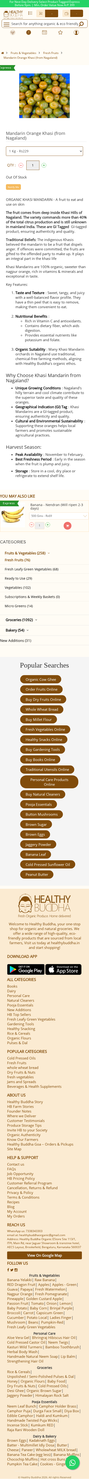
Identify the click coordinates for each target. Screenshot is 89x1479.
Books (12, 986)
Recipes (13, 1202)
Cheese (13, 1449)
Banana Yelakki (19, 1279)
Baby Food (56, 1381)
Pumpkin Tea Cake (22, 1464)
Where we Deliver (21, 1115)
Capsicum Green (49, 1312)
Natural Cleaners (20, 1000)
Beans (33, 1322)
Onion (52, 1303)
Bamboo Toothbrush (62, 1347)
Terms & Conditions (23, 1197)
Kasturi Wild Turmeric (24, 1347)
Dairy (11, 991)
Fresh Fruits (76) (17, 560)
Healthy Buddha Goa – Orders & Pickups (40, 1144)
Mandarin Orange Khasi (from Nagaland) (30, 58)
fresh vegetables (20, 1077)
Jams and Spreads (21, 1081)
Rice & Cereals (18, 1033)
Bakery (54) (15, 630)
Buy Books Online (40, 759)
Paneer (27, 1449)
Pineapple (15, 1298)
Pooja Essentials (39, 804)
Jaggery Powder (38, 844)
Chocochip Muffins (22, 1459)
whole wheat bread (42, 709)
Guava (12, 1289)
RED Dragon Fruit (21, 1284)
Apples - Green (64, 1284)
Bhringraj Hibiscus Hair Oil (53, 1337)
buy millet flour (39, 719)
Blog (10, 1206)
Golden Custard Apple (44, 1298)
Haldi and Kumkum (52, 1415)
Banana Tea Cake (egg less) (29, 1454)
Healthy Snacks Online (44, 739)
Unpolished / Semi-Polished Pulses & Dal (40, 1376)
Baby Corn (38, 1308)
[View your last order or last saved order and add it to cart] (30, 13)
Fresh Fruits (51, 53)
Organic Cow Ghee (41, 679)
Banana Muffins (66, 1454)
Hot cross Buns (53, 1459)
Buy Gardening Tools (43, 749)
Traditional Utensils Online (47, 769)
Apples (43, 1284)
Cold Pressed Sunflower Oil (48, 864)
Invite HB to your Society (27, 1130)
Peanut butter (37, 874)
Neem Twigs (58, 1342)
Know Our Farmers (22, 1139)
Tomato (37, 1303)
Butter (62, 1445)
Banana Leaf (36, 854)
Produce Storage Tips (24, 1125)
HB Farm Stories (20, 1106)
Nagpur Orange (19, 1294)
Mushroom (16, 1322)
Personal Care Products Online (49, 782)
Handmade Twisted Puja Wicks (32, 1420)
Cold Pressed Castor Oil (26, 1342)
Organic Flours (19, 1038)
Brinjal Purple (61, 1308)
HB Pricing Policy (21, 1178)
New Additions (19, 1009)
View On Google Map (44, 1255)
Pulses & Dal (17, 1042)
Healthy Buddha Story (25, 1101)
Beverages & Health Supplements (34, 1086)
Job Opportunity (20, 1173)
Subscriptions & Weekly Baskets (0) (32, 596)
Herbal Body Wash (22, 1351)
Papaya (26, 1289)
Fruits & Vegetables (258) (25, 553)
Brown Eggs (35, 834)
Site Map (14, 1149)
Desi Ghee (15, 1390)
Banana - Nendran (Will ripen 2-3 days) (56, 507)
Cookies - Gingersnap (57, 1464)
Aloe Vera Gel (18, 1337)
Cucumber (15, 1317)
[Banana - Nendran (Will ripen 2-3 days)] (12, 515)
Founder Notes (19, 1111)
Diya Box (71, 1410)
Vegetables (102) (18, 587)
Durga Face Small (47, 1410)
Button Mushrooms (42, 814)
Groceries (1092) (19, 619)
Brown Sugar (36, 824)
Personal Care (18, 995)
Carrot (28, 1312)
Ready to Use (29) (18, 578)
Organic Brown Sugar (44, 1390)
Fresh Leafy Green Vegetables (31, 1019)
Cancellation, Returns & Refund (32, 1187)
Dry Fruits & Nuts (21, 1072)
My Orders (16, 1216)
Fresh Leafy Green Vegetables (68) (31, 569)
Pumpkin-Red (52, 1322)
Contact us (15, 1164)
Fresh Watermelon (50, 1289)
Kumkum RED (42, 1425)
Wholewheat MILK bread (56, 1449)
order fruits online (41, 689)
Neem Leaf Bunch (21, 1406)
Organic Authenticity (24, 1134)
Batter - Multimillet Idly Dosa (30, 1445)
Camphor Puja (18, 1410)
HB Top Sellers (19, 1014)
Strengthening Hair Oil (25, 1361)
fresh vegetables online (45, 729)
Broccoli (13, 1312)
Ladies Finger (60, 1317)
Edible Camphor (20, 1415)
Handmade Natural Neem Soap (32, 1356)
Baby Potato (17, 1308)
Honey (12, 1381)
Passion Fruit (17, 1303)
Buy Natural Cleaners (43, 794)
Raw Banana (45, 1279)
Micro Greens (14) (19, 606)
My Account (17, 1211)
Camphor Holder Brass (57, 1406)
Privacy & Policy (20, 1192)
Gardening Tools (20, 1024)
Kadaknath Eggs (42, 1440)
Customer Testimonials (26, 1120)
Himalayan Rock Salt (52, 1395)
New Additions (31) (15, 640)
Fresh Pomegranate (51, 1294)
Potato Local (37, 1317)
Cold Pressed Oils (21, 1058)
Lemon (65, 1303)
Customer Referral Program (29, 1183)
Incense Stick (17, 1425)
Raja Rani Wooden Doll (25, 1429)
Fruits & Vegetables (23, 53)
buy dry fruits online (43, 699)
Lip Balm (68, 1356)
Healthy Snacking (21, 1028)
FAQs (11, 1169)
